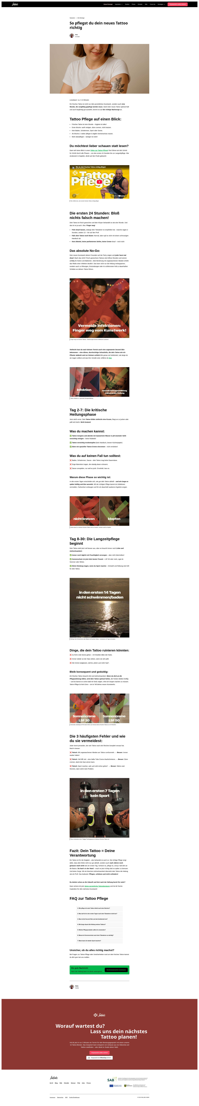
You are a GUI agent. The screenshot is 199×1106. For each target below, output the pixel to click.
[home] (14, 4)
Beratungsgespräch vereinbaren (116, 969)
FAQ (78, 1083)
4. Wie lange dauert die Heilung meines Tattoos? (91, 924)
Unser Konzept (108, 4)
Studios (127, 4)
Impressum (52, 1097)
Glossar (73, 1083)
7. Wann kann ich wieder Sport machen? (89, 940)
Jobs (83, 1083)
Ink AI (51, 1083)
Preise (133, 4)
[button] (119, 4)
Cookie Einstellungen (74, 1097)
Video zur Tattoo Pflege (99, 150)
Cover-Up (152, 4)
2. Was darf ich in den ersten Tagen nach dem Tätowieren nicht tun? (97, 913)
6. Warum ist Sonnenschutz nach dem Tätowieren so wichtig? (95, 935)
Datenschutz (60, 1097)
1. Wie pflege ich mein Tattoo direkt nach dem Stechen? (93, 908)
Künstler (140, 4)
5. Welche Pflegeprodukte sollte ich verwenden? (91, 930)
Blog (56, 1083)
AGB (66, 1097)
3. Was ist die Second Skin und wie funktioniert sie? (92, 919)
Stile (146, 4)
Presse (89, 1083)
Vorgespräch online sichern (177, 4)
